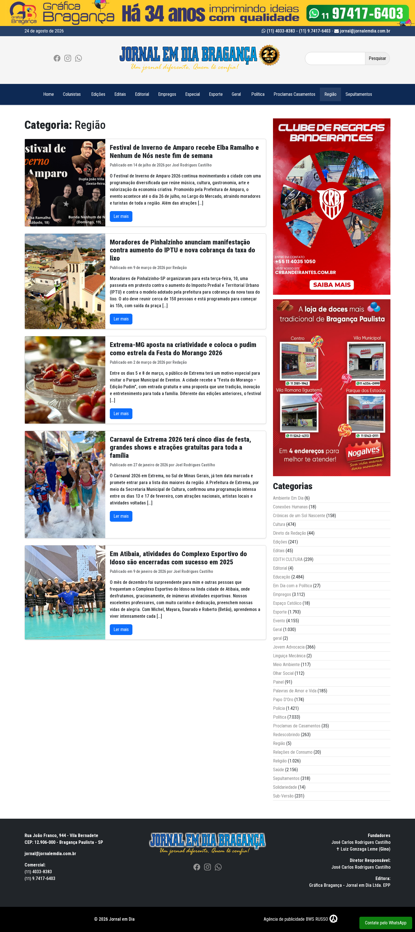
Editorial (142, 94)
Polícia (279, 708)
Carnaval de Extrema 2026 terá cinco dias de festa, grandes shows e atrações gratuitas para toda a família (180, 447)
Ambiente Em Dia (288, 498)
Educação (281, 577)
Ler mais (121, 216)
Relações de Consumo (293, 752)
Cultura (279, 524)
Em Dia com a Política (292, 585)
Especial (192, 94)
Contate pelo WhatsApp (386, 923)
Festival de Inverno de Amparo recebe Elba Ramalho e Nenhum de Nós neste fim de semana (184, 152)
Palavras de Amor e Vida (294, 690)
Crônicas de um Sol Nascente (299, 515)
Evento (279, 620)
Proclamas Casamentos (294, 94)
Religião (280, 761)
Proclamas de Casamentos (296, 726)
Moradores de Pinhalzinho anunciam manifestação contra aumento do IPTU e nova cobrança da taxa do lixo (182, 250)
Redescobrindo (286, 734)
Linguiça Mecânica (289, 655)
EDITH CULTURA (288, 559)
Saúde (278, 769)
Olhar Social (283, 673)
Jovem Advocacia (289, 647)
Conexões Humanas (290, 507)
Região (330, 94)
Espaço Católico (287, 603)
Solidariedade (285, 787)
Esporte (216, 94)
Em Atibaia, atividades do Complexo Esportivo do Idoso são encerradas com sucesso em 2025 (178, 558)
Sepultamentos (359, 94)
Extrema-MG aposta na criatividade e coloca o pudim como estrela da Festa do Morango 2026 (183, 349)
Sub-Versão (283, 796)
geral (277, 638)
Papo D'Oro (283, 699)
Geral (236, 94)
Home (48, 94)
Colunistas (72, 94)
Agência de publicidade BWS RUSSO (296, 919)
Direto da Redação (289, 533)
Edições (98, 94)
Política (258, 94)
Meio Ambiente (286, 664)
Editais (120, 94)
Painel (278, 682)
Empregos (167, 94)
